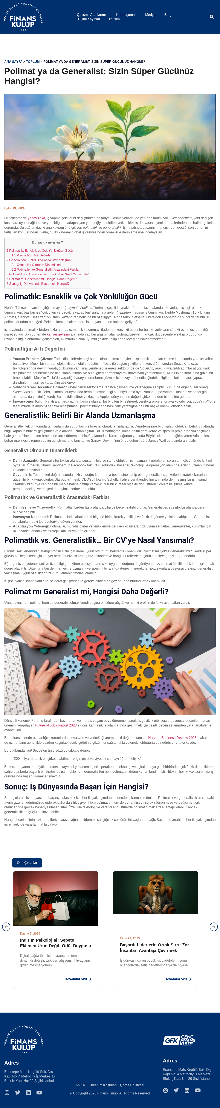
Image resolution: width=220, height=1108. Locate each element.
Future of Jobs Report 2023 (56, 725)
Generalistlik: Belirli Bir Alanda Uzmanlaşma (39, 260)
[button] (211, 17)
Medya (150, 15)
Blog (167, 15)
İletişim (114, 19)
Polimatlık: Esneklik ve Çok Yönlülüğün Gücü (40, 250)
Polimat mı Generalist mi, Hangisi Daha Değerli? (42, 279)
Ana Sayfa (13, 61)
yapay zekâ (36, 218)
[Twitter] (17, 1092)
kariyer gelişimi (58, 334)
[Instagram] (6, 1092)
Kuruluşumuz (126, 15)
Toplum (33, 61)
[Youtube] (39, 1092)
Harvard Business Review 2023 (172, 738)
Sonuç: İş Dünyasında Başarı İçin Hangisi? (38, 283)
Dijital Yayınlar (89, 19)
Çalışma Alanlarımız (92, 15)
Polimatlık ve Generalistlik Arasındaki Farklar (45, 269)
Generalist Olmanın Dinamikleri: (36, 265)
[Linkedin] (28, 1092)
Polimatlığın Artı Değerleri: (32, 255)
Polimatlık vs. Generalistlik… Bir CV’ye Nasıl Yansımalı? (48, 274)
